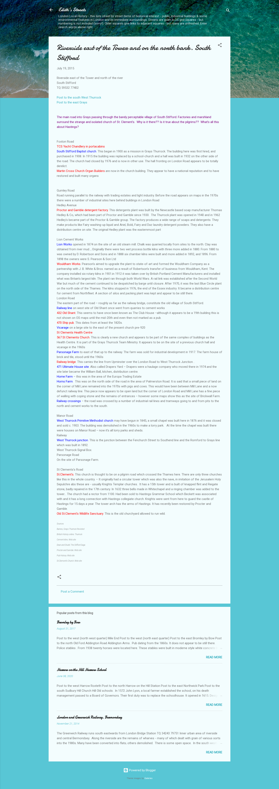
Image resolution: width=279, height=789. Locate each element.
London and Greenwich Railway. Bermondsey (89, 717)
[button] (219, 46)
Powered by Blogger (142, 770)
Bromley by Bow (68, 622)
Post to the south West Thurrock (79, 97)
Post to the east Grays (72, 102)
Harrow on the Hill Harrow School (81, 669)
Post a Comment (72, 591)
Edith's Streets (72, 9)
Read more (214, 657)
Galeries (148, 778)
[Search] (227, 11)
